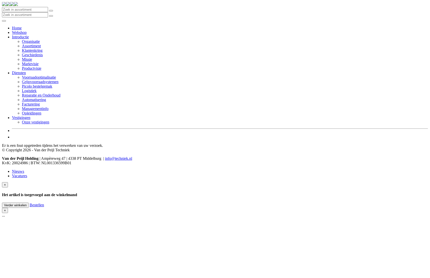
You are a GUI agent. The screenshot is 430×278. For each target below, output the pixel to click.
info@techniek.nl (118, 158)
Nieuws (18, 171)
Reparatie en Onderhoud (41, 95)
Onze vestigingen (35, 122)
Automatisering (34, 100)
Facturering (31, 104)
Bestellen (37, 205)
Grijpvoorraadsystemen (40, 82)
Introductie (20, 37)
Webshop (19, 32)
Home (17, 28)
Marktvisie (30, 64)
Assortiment (31, 46)
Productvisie (31, 68)
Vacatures (19, 176)
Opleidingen (31, 113)
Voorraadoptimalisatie (39, 77)
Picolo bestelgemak (37, 86)
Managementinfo (35, 109)
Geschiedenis (32, 55)
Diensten (19, 73)
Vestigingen (21, 117)
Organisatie (31, 41)
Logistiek (29, 91)
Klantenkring (32, 50)
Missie (27, 59)
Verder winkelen (15, 205)
